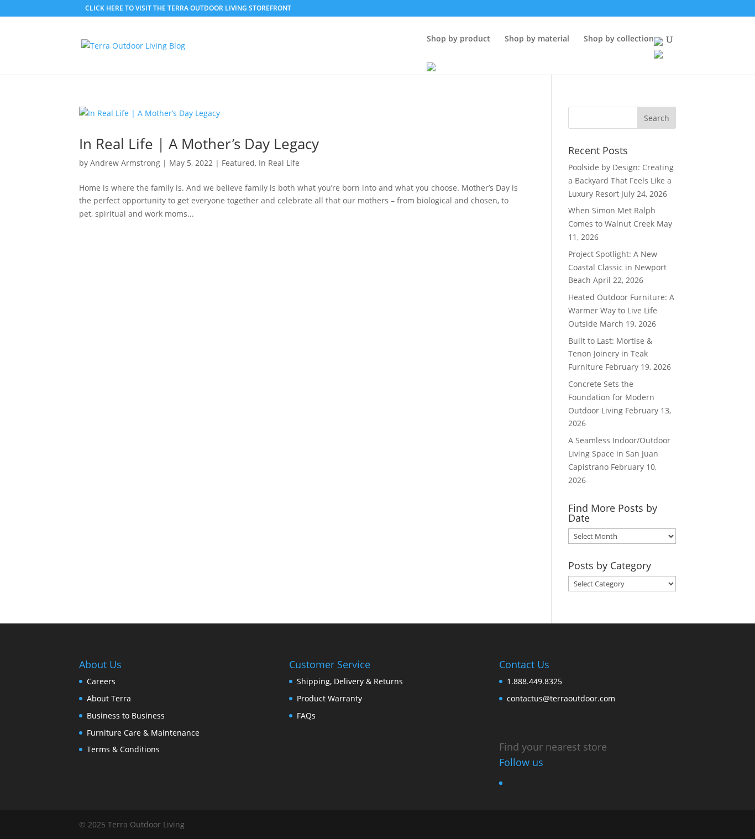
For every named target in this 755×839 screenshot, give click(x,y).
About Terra (109, 698)
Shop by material (537, 39)
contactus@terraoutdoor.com (561, 698)
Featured (238, 163)
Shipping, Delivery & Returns (350, 681)
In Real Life (279, 163)
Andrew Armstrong (125, 163)
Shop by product (458, 39)
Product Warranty (329, 698)
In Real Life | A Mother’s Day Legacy (199, 144)
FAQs (306, 715)
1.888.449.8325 (534, 681)
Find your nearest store (553, 746)
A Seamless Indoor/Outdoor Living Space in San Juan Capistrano (619, 453)
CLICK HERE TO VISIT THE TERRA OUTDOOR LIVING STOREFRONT (188, 8)
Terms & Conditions (123, 749)
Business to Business (126, 715)
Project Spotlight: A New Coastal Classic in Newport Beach (617, 267)
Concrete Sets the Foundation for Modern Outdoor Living (611, 397)
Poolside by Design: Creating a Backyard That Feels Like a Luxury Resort (621, 180)
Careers (101, 681)
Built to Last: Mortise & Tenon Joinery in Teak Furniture (610, 354)
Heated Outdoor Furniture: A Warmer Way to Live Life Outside (621, 310)
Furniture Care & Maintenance (143, 732)
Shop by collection (619, 39)
